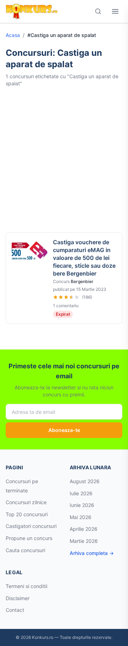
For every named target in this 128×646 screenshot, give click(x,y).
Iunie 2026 (82, 505)
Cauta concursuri (25, 550)
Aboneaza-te (64, 430)
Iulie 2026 (81, 493)
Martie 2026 (84, 541)
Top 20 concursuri (27, 514)
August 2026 (85, 481)
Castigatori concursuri (31, 526)
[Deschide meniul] (115, 11)
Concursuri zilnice (26, 502)
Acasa (13, 35)
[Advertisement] (64, 160)
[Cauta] (98, 11)
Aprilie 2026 (83, 529)
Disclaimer (18, 598)
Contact (15, 610)
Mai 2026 (80, 517)
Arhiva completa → (92, 553)
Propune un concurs (29, 538)
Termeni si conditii (26, 586)
